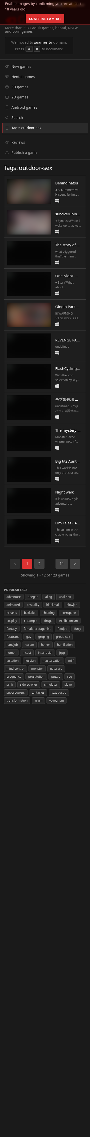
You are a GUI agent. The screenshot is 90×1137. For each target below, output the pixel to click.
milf (71, 660)
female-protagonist (37, 629)
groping (43, 637)
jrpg (62, 652)
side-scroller (28, 684)
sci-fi (9, 684)
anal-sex (65, 597)
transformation (17, 700)
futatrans (12, 637)
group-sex (63, 637)
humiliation (64, 645)
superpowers (15, 692)
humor (11, 652)
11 (62, 564)
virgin (38, 700)
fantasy (11, 629)
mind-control (15, 668)
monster (37, 668)
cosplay (11, 621)
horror (45, 645)
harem (29, 645)
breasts (11, 613)
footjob (62, 629)
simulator (51, 684)
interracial (45, 652)
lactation (12, 660)
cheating (48, 613)
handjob (12, 645)
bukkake (30, 613)
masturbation (51, 660)
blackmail (53, 605)
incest (27, 652)
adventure (13, 597)
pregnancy (13, 676)
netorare (56, 668)
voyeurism (56, 700)
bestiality (33, 605)
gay (28, 637)
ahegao (33, 597)
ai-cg (48, 597)
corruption (69, 613)
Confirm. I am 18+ (45, 18)
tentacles (38, 692)
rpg (69, 676)
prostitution (36, 676)
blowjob (71, 605)
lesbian (31, 660)
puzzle (55, 676)
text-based (59, 692)
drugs (48, 621)
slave (68, 684)
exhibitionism (68, 621)
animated (13, 605)
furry (77, 629)
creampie (30, 621)
